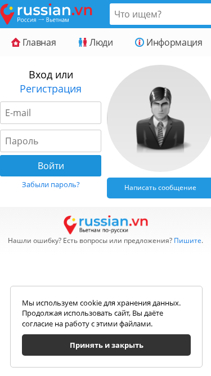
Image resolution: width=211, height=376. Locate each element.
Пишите (187, 240)
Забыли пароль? (51, 184)
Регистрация (51, 88)
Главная (38, 42)
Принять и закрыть (106, 345)
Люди (100, 42)
